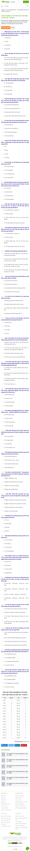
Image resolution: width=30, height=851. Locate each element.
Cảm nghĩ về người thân (20, 823)
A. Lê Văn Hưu (7, 561)
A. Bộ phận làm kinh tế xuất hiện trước (13, 300)
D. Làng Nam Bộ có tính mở (11, 74)
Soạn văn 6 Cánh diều (6, 816)
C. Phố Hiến (7, 329)
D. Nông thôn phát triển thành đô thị (13, 313)
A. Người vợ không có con (10, 478)
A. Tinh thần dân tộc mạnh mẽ (11, 210)
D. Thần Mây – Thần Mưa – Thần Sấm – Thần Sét (16, 599)
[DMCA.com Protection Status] (12, 843)
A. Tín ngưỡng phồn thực (10, 654)
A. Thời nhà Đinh (8, 540)
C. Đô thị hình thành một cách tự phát (13, 353)
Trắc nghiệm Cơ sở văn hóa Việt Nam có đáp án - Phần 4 (17, 772)
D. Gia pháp (7, 49)
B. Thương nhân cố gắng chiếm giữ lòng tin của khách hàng (16, 374)
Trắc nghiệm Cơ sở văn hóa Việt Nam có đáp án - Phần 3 (17, 778)
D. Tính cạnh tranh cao (9, 384)
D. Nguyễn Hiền (8, 572)
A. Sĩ (5, 146)
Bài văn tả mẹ (18, 798)
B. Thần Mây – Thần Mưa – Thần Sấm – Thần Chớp (16, 589)
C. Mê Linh (6, 527)
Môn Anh (3, 798)
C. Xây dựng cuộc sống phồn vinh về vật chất (15, 641)
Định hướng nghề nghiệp (21, 808)
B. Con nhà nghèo (8, 170)
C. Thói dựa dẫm (8, 90)
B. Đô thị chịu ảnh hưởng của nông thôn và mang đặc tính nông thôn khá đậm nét (16, 348)
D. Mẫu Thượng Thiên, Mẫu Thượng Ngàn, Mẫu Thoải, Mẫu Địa (16, 622)
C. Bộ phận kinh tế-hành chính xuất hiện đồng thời (16, 308)
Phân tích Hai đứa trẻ (20, 806)
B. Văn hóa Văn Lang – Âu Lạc (11, 460)
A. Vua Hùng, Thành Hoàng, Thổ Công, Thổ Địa (15, 608)
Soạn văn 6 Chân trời (6, 818)
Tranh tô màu (4, 806)
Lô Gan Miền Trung (5, 826)
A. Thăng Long (7, 322)
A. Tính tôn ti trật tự (9, 436)
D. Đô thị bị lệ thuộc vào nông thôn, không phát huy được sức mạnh (16, 270)
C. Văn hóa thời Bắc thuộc (10, 132)
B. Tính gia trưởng (8, 440)
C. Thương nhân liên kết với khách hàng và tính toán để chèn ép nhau (16, 379)
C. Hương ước (7, 45)
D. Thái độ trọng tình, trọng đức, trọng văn (14, 223)
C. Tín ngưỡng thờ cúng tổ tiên (11, 661)
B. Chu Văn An (7, 565)
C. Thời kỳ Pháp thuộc (9, 402)
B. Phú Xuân (7, 326)
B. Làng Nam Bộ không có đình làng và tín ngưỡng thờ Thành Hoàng (16, 64)
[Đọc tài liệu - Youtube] (16, 849)
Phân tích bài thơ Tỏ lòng (21, 802)
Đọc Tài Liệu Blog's (5, 822)
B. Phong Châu (7, 523)
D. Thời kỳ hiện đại (8, 405)
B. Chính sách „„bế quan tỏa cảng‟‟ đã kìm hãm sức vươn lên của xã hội (16, 259)
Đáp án (12, 27)
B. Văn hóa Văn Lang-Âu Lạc (11, 128)
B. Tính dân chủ (8, 86)
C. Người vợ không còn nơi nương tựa (13, 507)
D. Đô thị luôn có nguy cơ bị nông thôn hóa (14, 357)
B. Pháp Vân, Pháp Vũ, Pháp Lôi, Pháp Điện (14, 612)
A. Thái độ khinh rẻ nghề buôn (11, 104)
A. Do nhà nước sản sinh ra (10, 280)
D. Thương (6, 157)
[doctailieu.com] (15, 834)
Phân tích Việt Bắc (19, 796)
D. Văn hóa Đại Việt (9, 135)
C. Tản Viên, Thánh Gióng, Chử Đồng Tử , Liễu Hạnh (16, 617)
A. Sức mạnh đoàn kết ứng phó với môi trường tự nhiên (16, 633)
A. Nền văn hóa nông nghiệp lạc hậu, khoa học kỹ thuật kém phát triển (16, 254)
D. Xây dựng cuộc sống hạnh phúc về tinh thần (15, 645)
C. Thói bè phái (7, 443)
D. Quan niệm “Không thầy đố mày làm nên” (15, 116)
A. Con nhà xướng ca (9, 166)
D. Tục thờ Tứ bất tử (9, 665)
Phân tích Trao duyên (20, 825)
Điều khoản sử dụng (17, 846)
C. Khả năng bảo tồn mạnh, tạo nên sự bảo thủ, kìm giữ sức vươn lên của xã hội (16, 265)
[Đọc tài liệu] (14, 849)
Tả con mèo (18, 800)
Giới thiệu (10, 846)
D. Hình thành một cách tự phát (11, 291)
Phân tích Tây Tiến (5, 804)
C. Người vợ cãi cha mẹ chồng (11, 485)
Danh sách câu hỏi (6, 27)
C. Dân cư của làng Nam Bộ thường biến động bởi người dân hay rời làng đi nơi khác (16, 69)
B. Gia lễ (6, 41)
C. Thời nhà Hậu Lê (8, 195)
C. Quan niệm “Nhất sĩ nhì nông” (12, 112)
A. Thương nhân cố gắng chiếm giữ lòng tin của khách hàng (16, 368)
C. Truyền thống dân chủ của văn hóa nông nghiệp (16, 218)
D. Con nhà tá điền (8, 177)
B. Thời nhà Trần (8, 192)
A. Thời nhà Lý (7, 188)
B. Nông (6, 150)
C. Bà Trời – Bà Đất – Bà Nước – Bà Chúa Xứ (15, 594)
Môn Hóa (3, 802)
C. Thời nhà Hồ (7, 547)
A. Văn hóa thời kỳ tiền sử (10, 456)
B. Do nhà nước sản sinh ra (10, 284)
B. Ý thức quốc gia (8, 213)
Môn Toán (3, 800)
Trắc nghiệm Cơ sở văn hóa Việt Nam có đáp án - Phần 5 (17, 766)
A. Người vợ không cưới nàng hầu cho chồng (15, 500)
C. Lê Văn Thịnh (8, 569)
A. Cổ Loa (6, 520)
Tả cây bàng (18, 821)
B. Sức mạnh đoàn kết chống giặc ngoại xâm (15, 637)
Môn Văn (3, 796)
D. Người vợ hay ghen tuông (11, 489)
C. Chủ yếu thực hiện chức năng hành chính (14, 288)
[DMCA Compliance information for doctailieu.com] (20, 843)
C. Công (6, 154)
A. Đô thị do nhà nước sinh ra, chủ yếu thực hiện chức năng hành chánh (16, 343)
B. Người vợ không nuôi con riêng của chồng (15, 503)
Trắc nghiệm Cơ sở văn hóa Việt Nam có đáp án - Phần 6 (17, 760)
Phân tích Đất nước (19, 804)
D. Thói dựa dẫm (8, 94)
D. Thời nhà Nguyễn (9, 199)
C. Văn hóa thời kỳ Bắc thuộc (11, 464)
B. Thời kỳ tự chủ (8, 398)
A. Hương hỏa (7, 37)
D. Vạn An (6, 531)
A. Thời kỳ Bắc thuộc (9, 394)
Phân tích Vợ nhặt (19, 816)
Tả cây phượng (4, 808)
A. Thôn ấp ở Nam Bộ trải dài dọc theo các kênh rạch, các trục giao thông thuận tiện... (16, 58)
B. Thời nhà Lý (7, 543)
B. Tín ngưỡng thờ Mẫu (9, 657)
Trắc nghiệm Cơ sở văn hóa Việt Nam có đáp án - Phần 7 (17, 754)
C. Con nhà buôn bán (9, 174)
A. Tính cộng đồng (8, 83)
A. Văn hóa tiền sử (8, 124)
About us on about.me (6, 810)
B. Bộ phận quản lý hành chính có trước (13, 304)
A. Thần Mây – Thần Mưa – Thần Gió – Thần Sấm (16, 584)
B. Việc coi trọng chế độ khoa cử (12, 108)
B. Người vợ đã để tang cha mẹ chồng (13, 482)
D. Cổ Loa (6, 333)
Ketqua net (3, 824)
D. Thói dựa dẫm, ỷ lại (9, 447)
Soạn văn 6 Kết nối (5, 820)
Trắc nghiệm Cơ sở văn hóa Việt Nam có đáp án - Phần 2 (17, 784)
